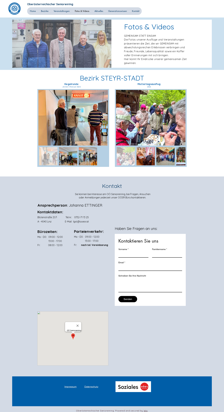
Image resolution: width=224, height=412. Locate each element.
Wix (146, 410)
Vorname (123, 249)
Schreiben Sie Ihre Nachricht (132, 276)
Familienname (159, 249)
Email (121, 262)
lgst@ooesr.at (81, 221)
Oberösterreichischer (41, 4)
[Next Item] (102, 118)
